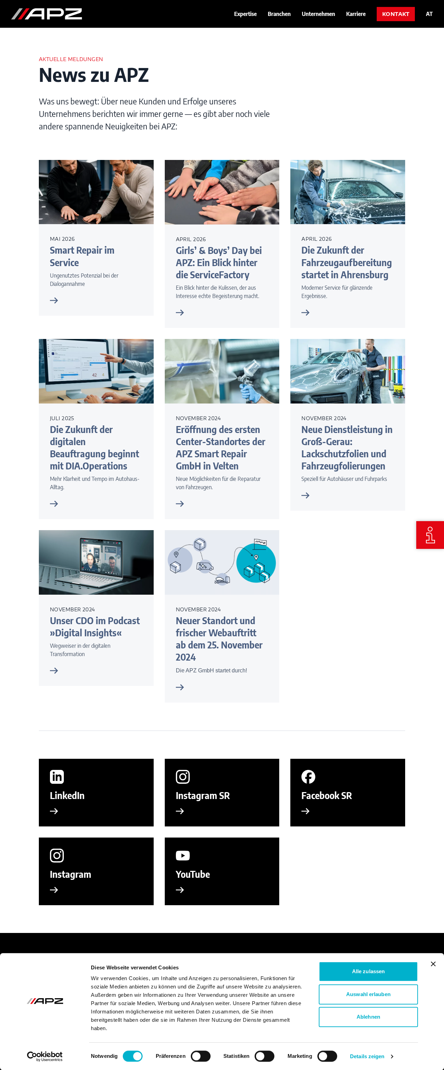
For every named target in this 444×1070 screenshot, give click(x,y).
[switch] (201, 1056)
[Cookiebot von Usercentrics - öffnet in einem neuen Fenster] (45, 1056)
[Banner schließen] (433, 963)
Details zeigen (367, 1056)
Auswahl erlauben (368, 994)
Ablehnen (368, 1017)
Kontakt (395, 14)
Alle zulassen (368, 971)
